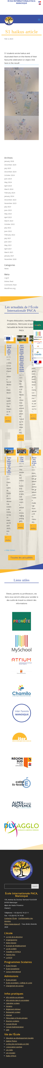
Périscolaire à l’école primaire (17, 1018)
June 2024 (8, 179)
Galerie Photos (11, 1041)
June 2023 (8, 210)
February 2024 (9, 193)
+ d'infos (8, 419)
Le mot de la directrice (14, 937)
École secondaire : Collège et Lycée (19, 983)
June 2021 (8, 242)
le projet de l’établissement (16, 946)
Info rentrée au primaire (15, 997)
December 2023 (10, 200)
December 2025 (10, 165)
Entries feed (8, 281)
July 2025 (7, 168)
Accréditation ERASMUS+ (9, 350)
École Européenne (12, 969)
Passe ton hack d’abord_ (34, 461)
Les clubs (9, 1050)
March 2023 (8, 221)
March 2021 (8, 252)
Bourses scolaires (12, 1021)
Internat (9, 1015)
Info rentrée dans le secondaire (17, 1000)
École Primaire (11, 966)
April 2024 (8, 186)
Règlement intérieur (13, 1009)
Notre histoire (11, 943)
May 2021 (8, 245)
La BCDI (9, 957)
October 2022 (9, 224)
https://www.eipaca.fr (12, 924)
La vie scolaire (11, 949)
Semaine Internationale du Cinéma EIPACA (9, 466)
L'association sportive (14, 1047)
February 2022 (9, 235)
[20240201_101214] (21, 140)
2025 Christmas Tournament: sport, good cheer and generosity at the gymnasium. (21, 359)
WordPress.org (9, 288)
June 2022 (8, 231)
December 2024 (10, 172)
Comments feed (10, 285)
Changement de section (15, 986)
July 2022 (7, 228)
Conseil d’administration (15, 1027)
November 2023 (10, 203)
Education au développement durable (20, 1038)
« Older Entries (9, 550)
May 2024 (8, 182)
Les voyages (10, 1053)
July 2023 (7, 207)
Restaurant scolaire (13, 1012)
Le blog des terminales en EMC (17, 1044)
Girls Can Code (22, 459)
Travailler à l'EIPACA (13, 952)
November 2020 (10, 259)
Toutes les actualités (21, 557)
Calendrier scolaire (13, 1003)
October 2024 (9, 175)
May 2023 (8, 214)
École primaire (11, 980)
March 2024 (8, 189)
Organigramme (11, 940)
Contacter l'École (10, 918)
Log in (6, 278)
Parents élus (10, 955)
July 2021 (7, 238)
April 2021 (8, 249)
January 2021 (9, 256)
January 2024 (9, 196)
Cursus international (13, 972)
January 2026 (9, 161)
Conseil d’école (11, 1024)
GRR (7, 1030)
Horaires (9, 1006)
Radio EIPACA (11, 1056)
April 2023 (8, 217)
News (6, 268)
